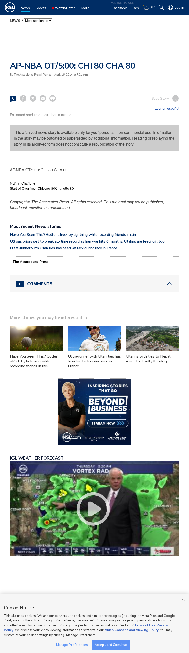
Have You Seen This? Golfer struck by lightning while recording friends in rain (73, 234)
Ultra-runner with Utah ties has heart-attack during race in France (63, 248)
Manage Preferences (72, 645)
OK (183, 600)
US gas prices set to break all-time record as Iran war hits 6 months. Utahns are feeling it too (87, 241)
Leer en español (167, 108)
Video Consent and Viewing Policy (132, 630)
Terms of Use (144, 625)
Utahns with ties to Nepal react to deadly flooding (148, 359)
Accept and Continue (111, 645)
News (15, 20)
